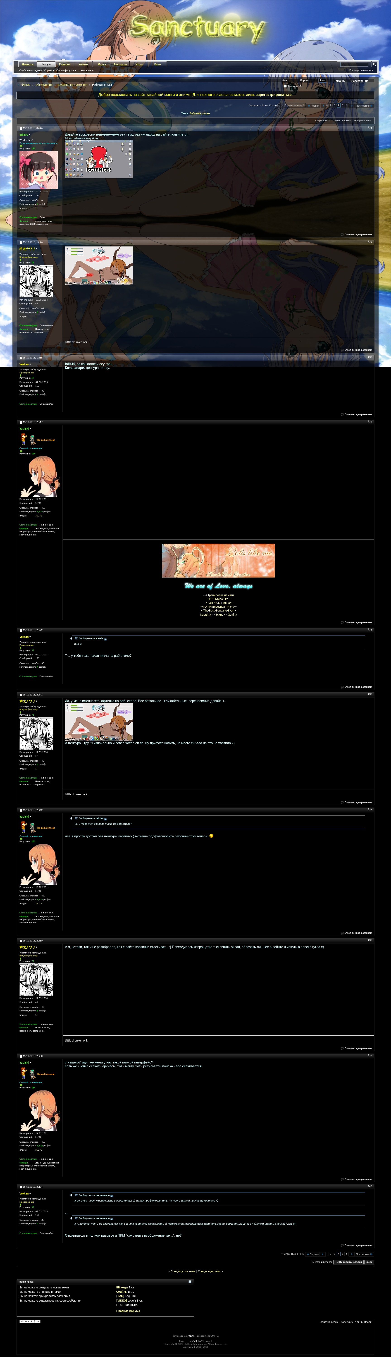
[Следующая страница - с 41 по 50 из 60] (352, 106)
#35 (370, 629)
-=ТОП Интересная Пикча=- (218, 607)
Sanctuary (347, 1322)
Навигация (85, 70)
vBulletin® (197, 1341)
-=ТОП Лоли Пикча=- (218, 603)
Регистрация (359, 81)
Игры (139, 64)
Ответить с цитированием (358, 235)
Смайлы (121, 1292)
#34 (370, 421)
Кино (157, 64)
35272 (38, 516)
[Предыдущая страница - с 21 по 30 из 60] (323, 106)
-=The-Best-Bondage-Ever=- (218, 610)
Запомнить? (294, 86)
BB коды (122, 1287)
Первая (314, 105)
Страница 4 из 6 (295, 105)
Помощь (339, 81)
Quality (232, 614)
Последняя (363, 105)
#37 (370, 809)
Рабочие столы (200, 113)
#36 (370, 694)
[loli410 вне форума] (38, 170)
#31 (370, 128)
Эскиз (219, 614)
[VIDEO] (121, 1300)
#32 (370, 242)
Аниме (83, 64)
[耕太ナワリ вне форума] (36, 281)
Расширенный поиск (361, 70)
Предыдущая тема (183, 1271)
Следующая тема (209, 1271)
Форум (46, 64)
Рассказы (120, 64)
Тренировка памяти (221, 595)
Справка (49, 70)
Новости (27, 64)
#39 (370, 1055)
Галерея (64, 64)
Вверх (369, 1262)
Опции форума (65, 70)
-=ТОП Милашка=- (218, 599)
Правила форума (128, 1311)
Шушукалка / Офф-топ (72, 85)
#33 (370, 357)
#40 (370, 1186)
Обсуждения (44, 85)
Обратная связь (329, 1322)
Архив (358, 1322)
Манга (102, 64)
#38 (370, 940)
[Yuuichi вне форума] (39, 476)
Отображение (361, 120)
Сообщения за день (30, 70)
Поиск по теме (341, 120)
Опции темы (321, 120)
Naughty (206, 614)
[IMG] (120, 1296)
